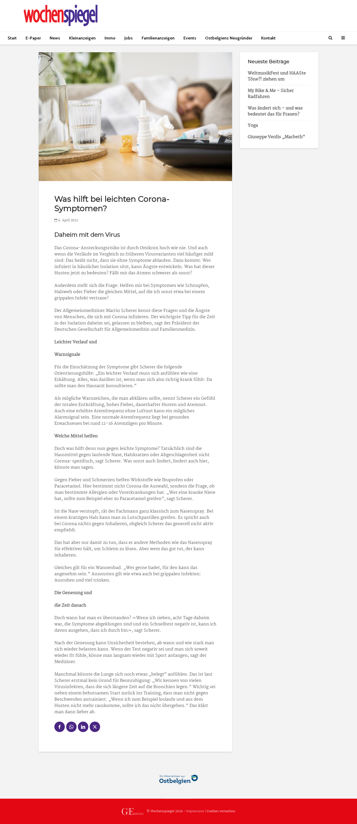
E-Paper (33, 38)
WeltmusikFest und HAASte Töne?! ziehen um (277, 76)
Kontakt (268, 38)
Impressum (195, 811)
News (55, 38)
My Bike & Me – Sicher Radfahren (271, 93)
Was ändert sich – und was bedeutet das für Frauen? (275, 111)
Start (12, 38)
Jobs (128, 38)
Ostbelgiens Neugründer (228, 38)
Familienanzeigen (158, 38)
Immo (110, 38)
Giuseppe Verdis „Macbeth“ (276, 137)
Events (189, 38)
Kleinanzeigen (82, 38)
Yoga (253, 125)
